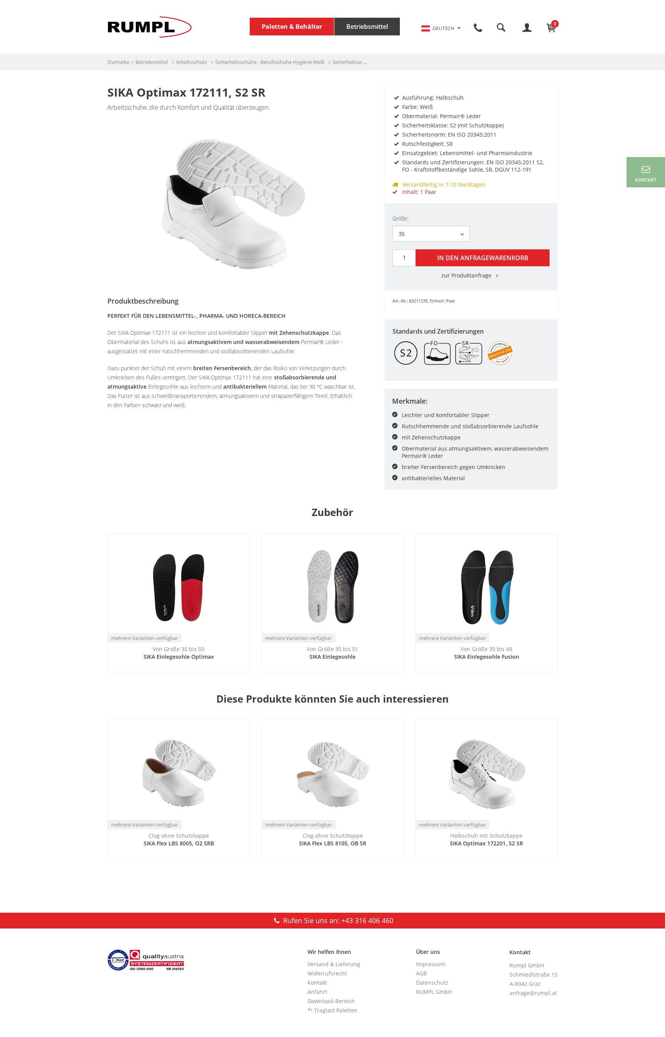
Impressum (430, 964)
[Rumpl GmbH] (149, 26)
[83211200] (232, 203)
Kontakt (317, 982)
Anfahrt (317, 991)
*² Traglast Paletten (332, 1010)
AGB (421, 973)
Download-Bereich (331, 1001)
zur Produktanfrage (467, 275)
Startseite (118, 61)
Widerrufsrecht (327, 973)
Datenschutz (432, 982)
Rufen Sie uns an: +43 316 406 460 (337, 920)
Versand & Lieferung (333, 964)
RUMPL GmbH (434, 991)
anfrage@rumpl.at (533, 993)
